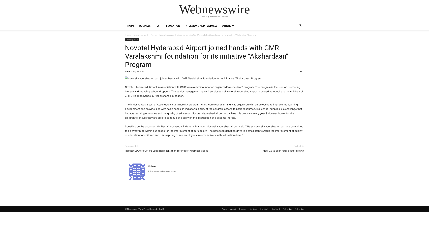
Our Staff (264, 209)
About (224, 209)
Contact (242, 209)
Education (173, 25)
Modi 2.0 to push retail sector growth (283, 150)
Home (131, 25)
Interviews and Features (201, 25)
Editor (128, 71)
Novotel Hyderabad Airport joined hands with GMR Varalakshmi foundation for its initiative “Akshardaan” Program (206, 56)
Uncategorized (141, 34)
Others (226, 25)
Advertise (287, 209)
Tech (158, 25)
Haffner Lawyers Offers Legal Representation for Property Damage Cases (166, 150)
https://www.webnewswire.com (162, 171)
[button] (300, 26)
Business (145, 25)
